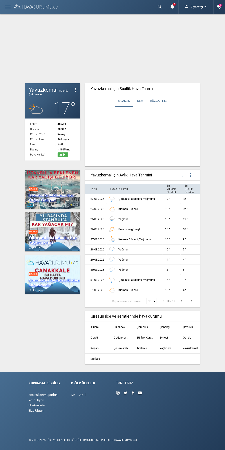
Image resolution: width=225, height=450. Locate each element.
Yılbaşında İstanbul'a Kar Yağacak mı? (53, 240)
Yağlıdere (165, 348)
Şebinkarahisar (122, 348)
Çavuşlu (188, 327)
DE (73, 395)
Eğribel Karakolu (145, 337)
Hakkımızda (37, 405)
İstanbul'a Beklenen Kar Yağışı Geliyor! (51, 197)
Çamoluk (142, 327)
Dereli (94, 337)
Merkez (95, 358)
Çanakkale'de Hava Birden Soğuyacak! (54, 282)
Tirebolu (142, 348)
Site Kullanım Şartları (43, 395)
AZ (82, 395)
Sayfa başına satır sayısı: (127, 301)
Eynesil (164, 337)
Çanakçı (165, 327)
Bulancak (119, 327)
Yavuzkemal (190, 348)
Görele (187, 337)
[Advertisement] (112, 48)
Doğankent (120, 337)
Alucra (95, 327)
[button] (160, 7)
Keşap (95, 348)
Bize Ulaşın (36, 411)
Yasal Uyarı (36, 400)
